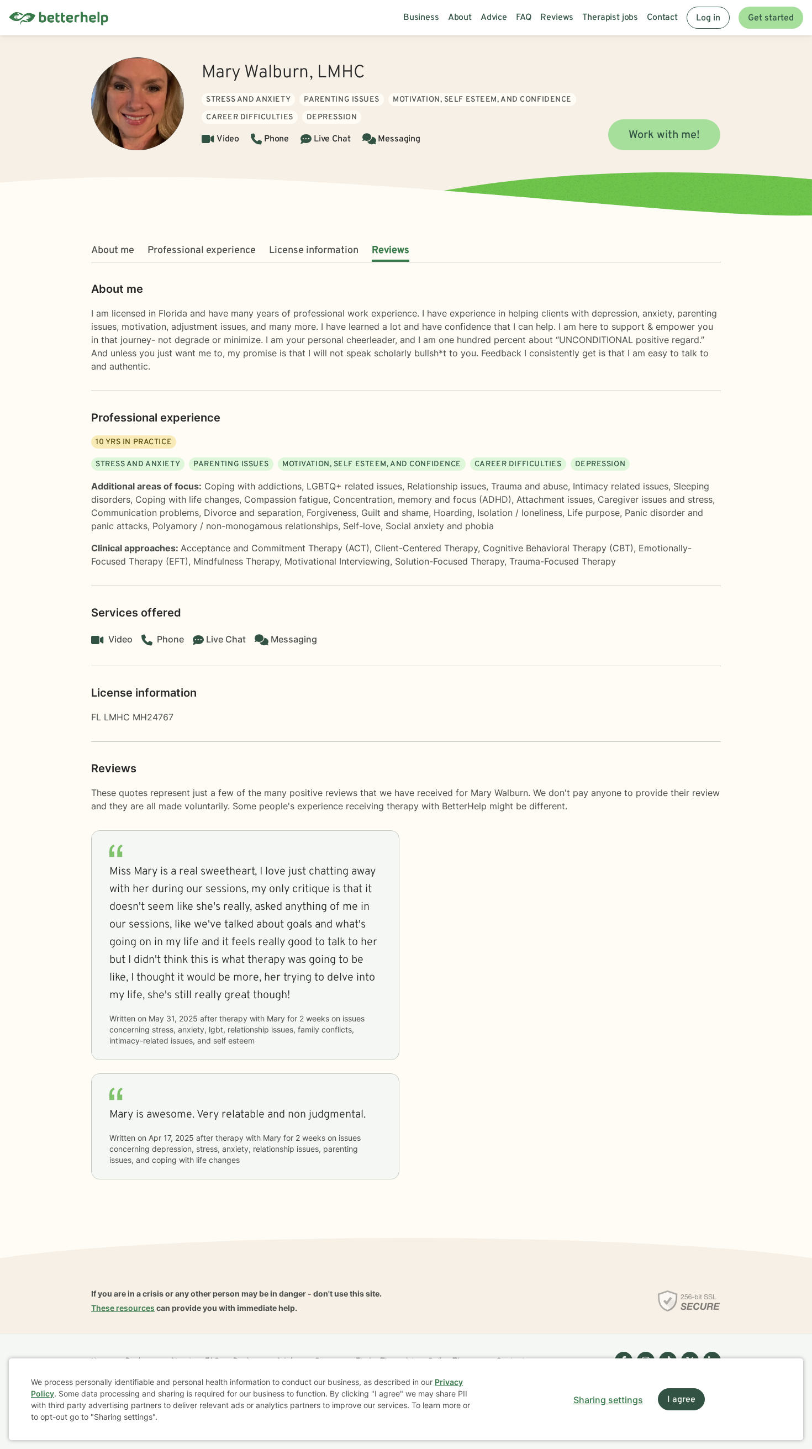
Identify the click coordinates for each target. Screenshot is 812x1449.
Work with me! (664, 135)
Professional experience (201, 250)
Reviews (390, 250)
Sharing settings (608, 1399)
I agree (681, 1399)
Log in (708, 18)
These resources (123, 1308)
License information (313, 250)
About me (112, 250)
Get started (771, 18)
